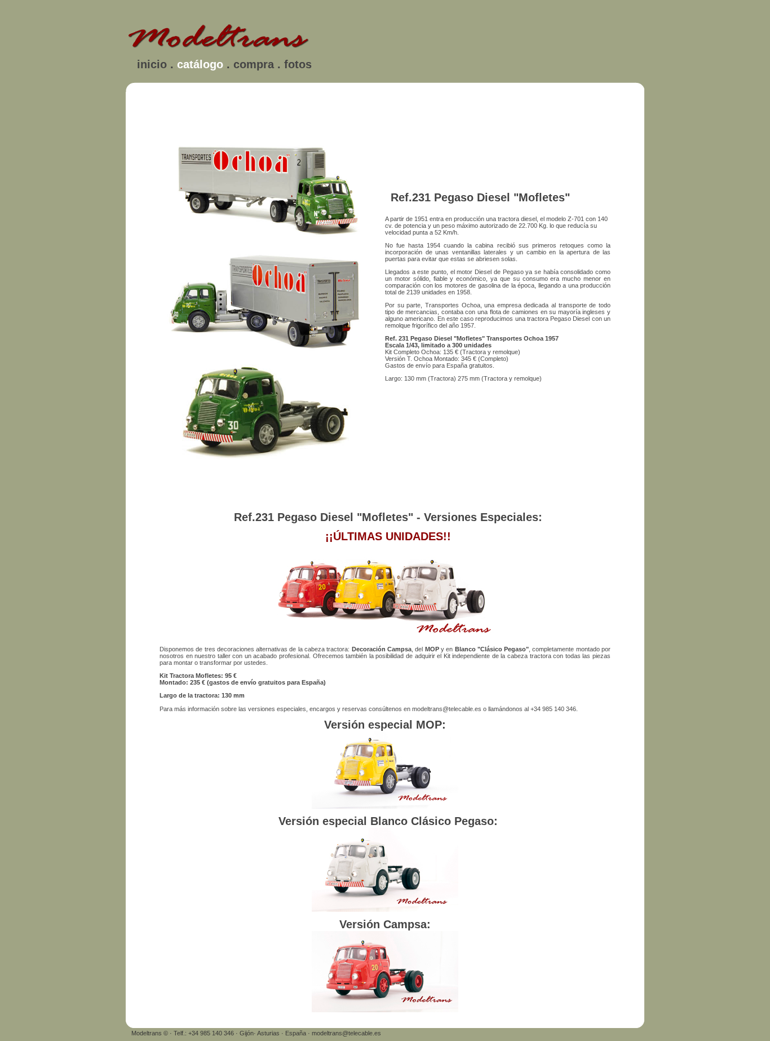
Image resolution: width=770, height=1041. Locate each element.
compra (253, 64)
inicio (152, 64)
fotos (298, 64)
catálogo (200, 64)
